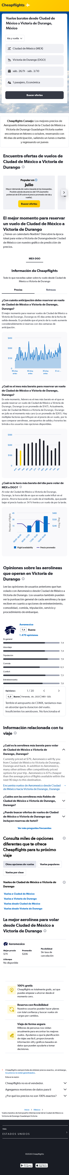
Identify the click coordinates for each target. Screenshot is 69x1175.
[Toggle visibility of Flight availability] (23, 547)
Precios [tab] (18, 289)
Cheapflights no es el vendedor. (24, 1083)
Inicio (26, 1109)
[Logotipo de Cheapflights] (13, 5)
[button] (34, 48)
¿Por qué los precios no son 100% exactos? (31, 1096)
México (37, 1109)
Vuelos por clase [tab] (14, 872)
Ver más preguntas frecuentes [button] (34, 828)
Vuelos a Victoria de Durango (20, 898)
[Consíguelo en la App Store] (41, 1165)
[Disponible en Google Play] (26, 1165)
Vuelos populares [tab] (49, 864)
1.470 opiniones (28, 635)
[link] (29, 203)
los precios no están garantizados (20, 1073)
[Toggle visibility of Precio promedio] (46, 547)
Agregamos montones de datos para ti (28, 1089)
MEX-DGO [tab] (34, 258)
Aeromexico (26, 624)
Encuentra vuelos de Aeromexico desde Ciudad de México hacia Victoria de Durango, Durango (32, 787)
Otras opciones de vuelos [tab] (19, 864)
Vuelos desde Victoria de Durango (23, 908)
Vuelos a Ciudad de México (19, 893)
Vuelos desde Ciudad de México (22, 903)
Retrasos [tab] (51, 289)
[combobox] (15, 38)
